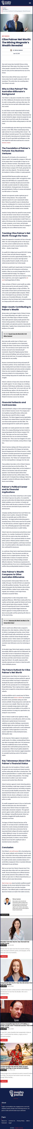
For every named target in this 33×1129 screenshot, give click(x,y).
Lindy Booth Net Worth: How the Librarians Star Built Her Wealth (16, 983)
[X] (14, 57)
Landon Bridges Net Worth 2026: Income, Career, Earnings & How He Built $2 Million (14, 1067)
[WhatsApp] (21, 57)
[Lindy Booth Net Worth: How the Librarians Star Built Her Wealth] (16, 970)
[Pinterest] (18, 57)
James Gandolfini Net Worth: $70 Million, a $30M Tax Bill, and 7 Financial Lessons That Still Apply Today (16, 1025)
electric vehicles (18, 697)
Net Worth (5, 9)
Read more (4, 956)
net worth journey (13, 851)
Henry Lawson (19, 50)
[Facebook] (11, 57)
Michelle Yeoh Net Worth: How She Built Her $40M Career (14, 942)
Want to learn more (7, 883)
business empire (6, 142)
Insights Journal (19, 1128)
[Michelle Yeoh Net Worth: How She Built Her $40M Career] (16, 929)
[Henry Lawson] (11, 50)
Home (4, 8)
